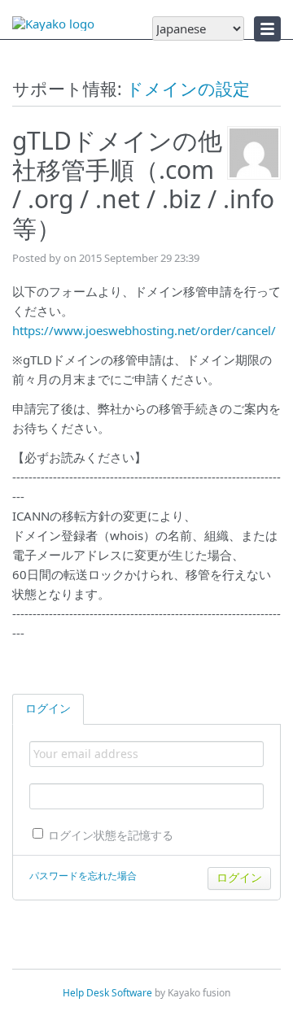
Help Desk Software (107, 993)
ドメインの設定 (188, 88)
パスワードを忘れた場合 (83, 876)
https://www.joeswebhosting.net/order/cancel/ (144, 330)
